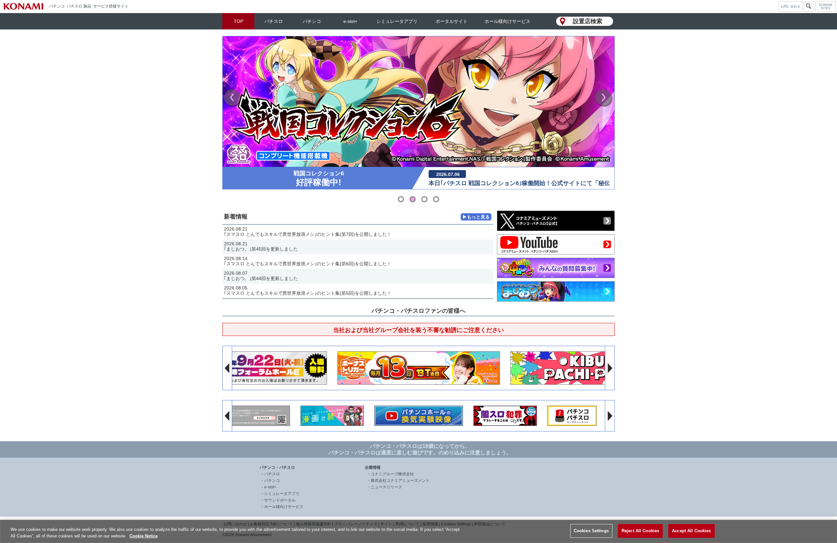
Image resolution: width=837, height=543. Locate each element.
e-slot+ (350, 21)
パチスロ (274, 21)
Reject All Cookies (640, 530)
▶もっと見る (476, 216)
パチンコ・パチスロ (277, 467)
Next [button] (604, 98)
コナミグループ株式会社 (392, 474)
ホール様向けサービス (507, 21)
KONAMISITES (825, 6)
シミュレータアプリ (397, 21)
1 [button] (401, 199)
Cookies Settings (591, 530)
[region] (418, 531)
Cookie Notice (143, 536)
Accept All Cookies (691, 530)
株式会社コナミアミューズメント (400, 480)
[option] (418, 112)
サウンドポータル (280, 500)
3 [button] (424, 199)
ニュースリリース (386, 487)
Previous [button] (233, 98)
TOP (238, 21)
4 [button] (436, 199)
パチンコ (312, 21)
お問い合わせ (790, 6)
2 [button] (412, 199)
